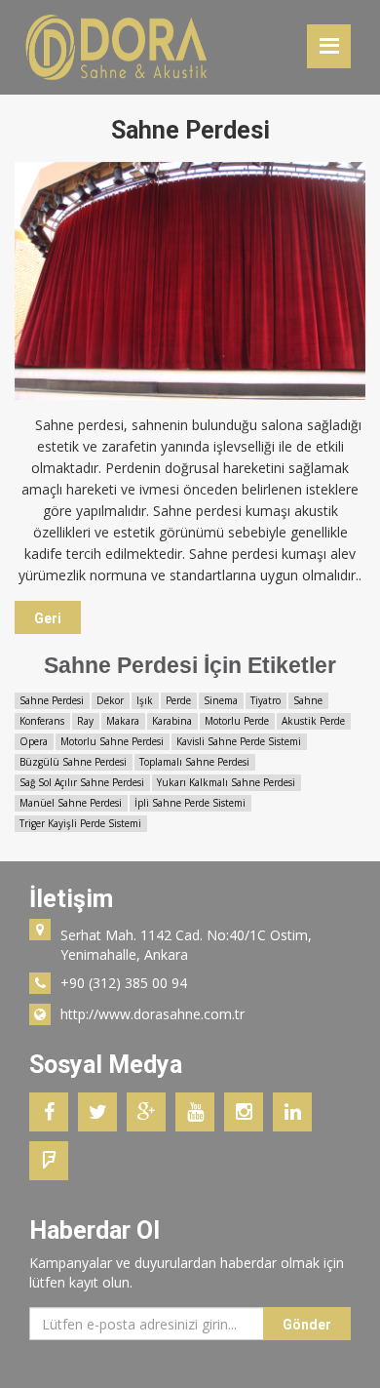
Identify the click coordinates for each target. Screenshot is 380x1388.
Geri (47, 618)
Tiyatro (265, 700)
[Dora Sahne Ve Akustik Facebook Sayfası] (53, 1108)
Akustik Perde (313, 721)
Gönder (307, 1324)
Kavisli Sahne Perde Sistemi (238, 741)
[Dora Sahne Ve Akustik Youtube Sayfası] (199, 1108)
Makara (122, 721)
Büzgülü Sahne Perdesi (73, 762)
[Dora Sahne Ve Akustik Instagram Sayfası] (248, 1108)
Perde (178, 700)
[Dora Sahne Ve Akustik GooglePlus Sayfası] (151, 1108)
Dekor (110, 700)
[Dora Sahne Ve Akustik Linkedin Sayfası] (297, 1108)
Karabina (172, 721)
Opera (33, 741)
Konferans (41, 721)
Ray (85, 721)
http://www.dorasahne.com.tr (152, 1014)
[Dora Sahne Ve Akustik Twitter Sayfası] (102, 1108)
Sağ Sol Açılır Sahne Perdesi (81, 782)
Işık (144, 700)
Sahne (308, 700)
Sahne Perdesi (51, 700)
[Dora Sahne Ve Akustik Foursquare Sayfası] (53, 1157)
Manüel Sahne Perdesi (70, 803)
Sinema (221, 700)
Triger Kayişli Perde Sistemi (80, 823)
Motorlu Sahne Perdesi (112, 741)
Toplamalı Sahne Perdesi (194, 762)
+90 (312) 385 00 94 (123, 982)
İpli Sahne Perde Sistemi (190, 803)
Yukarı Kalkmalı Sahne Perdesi (226, 782)
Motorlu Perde (237, 721)
